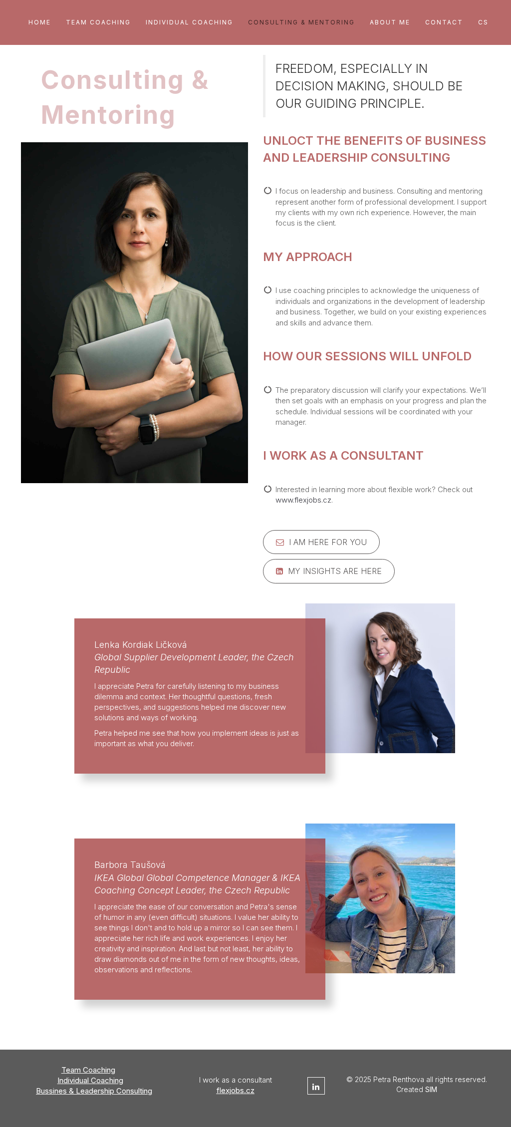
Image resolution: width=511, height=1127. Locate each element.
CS (483, 22)
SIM (431, 1089)
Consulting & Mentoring (301, 22)
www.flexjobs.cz (303, 500)
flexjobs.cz (236, 1090)
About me (390, 22)
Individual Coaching (189, 22)
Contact (444, 22)
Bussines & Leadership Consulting (94, 1091)
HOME (39, 22)
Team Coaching (98, 22)
